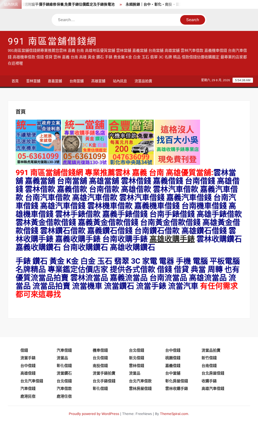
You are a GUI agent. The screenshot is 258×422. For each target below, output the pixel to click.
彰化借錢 (64, 365)
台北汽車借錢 (31, 381)
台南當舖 (77, 81)
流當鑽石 (64, 373)
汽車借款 (64, 388)
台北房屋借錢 (213, 373)
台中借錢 (172, 350)
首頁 (15, 81)
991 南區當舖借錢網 (52, 41)
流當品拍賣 (143, 81)
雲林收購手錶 (176, 388)
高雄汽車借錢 (213, 388)
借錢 (24, 350)
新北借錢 (136, 358)
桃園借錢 (172, 358)
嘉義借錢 (172, 365)
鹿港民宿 (28, 396)
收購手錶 (209, 381)
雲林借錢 (136, 365)
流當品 (62, 358)
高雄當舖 (98, 81)
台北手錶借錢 (104, 381)
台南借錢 (209, 365)
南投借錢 (100, 365)
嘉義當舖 (55, 81)
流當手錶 (28, 358)
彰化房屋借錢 (176, 381)
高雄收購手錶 (172, 239)
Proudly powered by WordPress (94, 414)
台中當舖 (172, 373)
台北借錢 (136, 350)
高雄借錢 (28, 373)
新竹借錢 (209, 358)
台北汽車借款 (140, 381)
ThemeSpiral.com (174, 414)
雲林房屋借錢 (140, 388)
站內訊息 (120, 81)
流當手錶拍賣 (104, 373)
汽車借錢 (64, 350)
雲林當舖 (33, 81)
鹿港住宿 (64, 396)
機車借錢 (100, 350)
